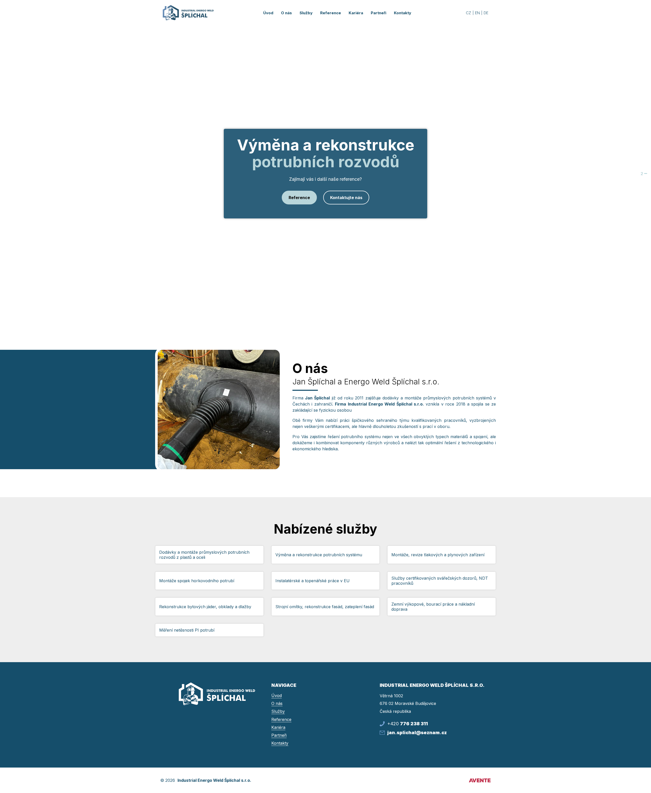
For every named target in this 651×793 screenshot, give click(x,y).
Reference (299, 197)
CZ (468, 12)
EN (477, 12)
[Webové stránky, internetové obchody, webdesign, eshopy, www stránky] (479, 780)
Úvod (268, 12)
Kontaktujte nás (346, 197)
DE (486, 12)
